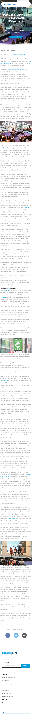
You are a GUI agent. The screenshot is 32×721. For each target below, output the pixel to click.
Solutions (4, 687)
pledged (5, 380)
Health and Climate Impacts (8, 677)
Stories (4, 702)
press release (13, 518)
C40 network (7, 148)
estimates (7, 290)
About (3, 706)
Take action (5, 709)
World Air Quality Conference (18, 70)
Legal (3, 712)
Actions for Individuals (7, 693)
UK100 (19, 534)
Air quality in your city (7, 683)
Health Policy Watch (18, 55)
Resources (4, 699)
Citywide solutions (6, 690)
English (20, 0)
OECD (4, 297)
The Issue (4, 674)
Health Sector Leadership (8, 696)
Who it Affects (5, 680)
